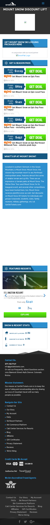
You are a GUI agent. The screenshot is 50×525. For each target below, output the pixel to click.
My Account (11, 413)
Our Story (11, 410)
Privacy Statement (14, 443)
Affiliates (10, 436)
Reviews (10, 447)
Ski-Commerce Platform (17, 425)
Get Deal (35, 71)
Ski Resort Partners (14, 421)
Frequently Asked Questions (25, 370)
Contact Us (11, 406)
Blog (8, 432)
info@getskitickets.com (14, 367)
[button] (6, 295)
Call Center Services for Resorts (20, 428)
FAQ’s (9, 417)
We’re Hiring (11, 451)
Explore (25, 314)
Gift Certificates (13, 440)
